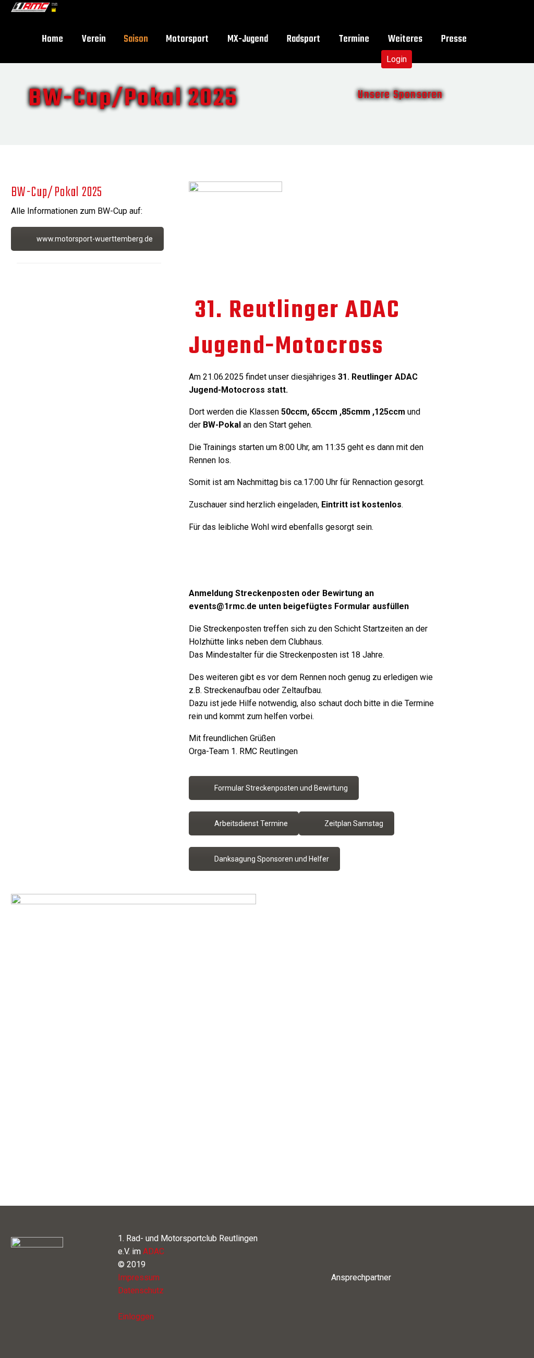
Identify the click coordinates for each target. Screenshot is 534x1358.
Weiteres (405, 39)
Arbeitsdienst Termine (251, 823)
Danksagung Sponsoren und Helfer (271, 859)
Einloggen (136, 1316)
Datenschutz (141, 1290)
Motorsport (187, 39)
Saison (136, 39)
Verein (94, 39)
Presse (454, 39)
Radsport (303, 39)
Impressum (139, 1277)
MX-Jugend (247, 39)
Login (396, 59)
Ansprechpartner (361, 1277)
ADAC (153, 1251)
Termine (354, 39)
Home (52, 39)
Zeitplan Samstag (353, 823)
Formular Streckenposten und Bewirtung (281, 788)
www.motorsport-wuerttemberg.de (95, 239)
